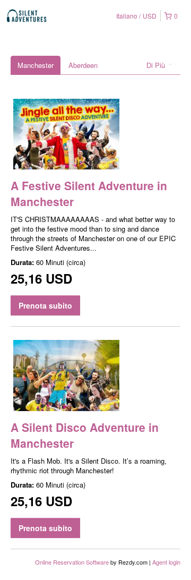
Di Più (156, 65)
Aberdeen (83, 65)
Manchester (36, 65)
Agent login (166, 562)
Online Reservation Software (72, 562)
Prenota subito (45, 305)
